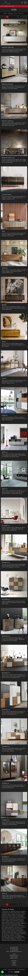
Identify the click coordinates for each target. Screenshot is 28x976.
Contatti (14, 962)
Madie (13, 6)
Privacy (2, 975)
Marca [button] (5, 13)
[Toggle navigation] (25, 3)
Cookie (6, 975)
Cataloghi (14, 964)
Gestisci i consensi (14, 975)
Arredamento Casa (7, 6)
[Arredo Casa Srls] (5, 2)
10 (20, 16)
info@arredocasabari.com (16, 951)
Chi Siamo (14, 960)
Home (2, 6)
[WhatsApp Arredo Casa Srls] (2, 972)
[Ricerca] (22, 2)
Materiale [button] (10, 13)
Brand (14, 963)
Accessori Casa (14, 956)
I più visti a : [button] (21, 13)
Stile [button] (15, 13)
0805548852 (15, 950)
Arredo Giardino (14, 958)
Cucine (14, 953)
